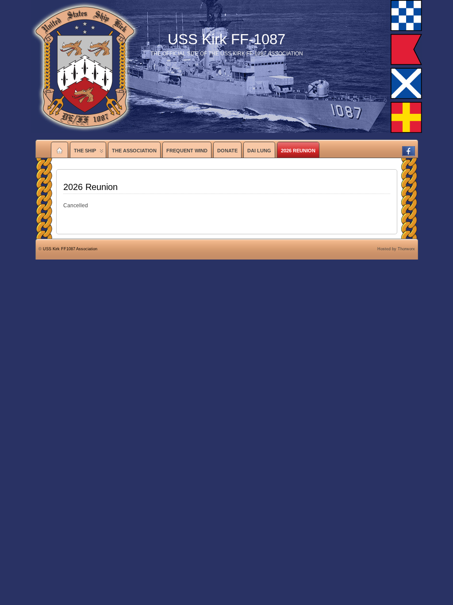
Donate (227, 150)
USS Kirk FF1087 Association (70, 249)
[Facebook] (408, 148)
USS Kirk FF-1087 (226, 39)
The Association (134, 150)
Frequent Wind (186, 150)
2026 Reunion (298, 150)
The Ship (85, 150)
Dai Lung (259, 150)
